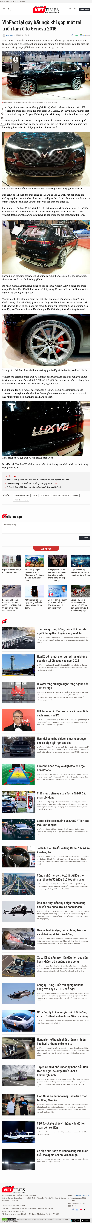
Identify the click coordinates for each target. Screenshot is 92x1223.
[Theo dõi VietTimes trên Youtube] (81, 1209)
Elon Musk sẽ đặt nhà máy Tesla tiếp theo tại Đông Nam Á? (62, 1098)
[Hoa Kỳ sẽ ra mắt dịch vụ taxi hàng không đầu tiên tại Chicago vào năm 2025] (18, 665)
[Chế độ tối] (75, 9)
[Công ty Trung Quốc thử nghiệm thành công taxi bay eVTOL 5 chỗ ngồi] (18, 993)
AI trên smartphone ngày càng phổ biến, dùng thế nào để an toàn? (33, 604)
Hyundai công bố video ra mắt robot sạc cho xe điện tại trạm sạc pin (61, 740)
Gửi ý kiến (84, 538)
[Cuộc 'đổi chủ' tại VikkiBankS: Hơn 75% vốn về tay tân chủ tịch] (80, 561)
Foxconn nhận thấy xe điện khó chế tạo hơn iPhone (61, 768)
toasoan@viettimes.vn (81, 1195)
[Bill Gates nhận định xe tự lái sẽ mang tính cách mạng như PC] (18, 720)
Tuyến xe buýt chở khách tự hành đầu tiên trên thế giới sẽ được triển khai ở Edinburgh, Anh (62, 1071)
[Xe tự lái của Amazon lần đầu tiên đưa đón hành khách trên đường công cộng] (18, 966)
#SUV (35, 495)
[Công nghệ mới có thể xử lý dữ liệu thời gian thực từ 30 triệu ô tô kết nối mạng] (18, 884)
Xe (4, 622)
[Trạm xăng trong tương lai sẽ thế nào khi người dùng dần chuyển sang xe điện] (18, 638)
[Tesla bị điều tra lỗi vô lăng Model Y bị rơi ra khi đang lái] (18, 856)
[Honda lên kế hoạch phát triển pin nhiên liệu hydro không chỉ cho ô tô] (18, 1048)
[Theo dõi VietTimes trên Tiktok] (85, 1209)
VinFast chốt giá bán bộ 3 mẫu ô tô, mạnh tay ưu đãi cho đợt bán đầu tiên (38, 480)
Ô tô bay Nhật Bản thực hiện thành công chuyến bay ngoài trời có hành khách (61, 905)
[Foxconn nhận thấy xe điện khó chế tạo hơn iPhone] (18, 774)
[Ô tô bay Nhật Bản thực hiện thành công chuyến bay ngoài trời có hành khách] (18, 911)
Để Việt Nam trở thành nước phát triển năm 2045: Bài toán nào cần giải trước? (57, 604)
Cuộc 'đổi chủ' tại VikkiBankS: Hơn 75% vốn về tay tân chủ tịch (80, 572)
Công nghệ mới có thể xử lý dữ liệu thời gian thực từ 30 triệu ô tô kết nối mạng (60, 877)
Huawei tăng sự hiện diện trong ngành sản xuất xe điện (63, 686)
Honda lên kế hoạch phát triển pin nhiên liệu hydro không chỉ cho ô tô (61, 1041)
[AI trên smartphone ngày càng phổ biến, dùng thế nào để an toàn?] (34, 591)
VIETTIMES (46, 9)
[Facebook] (72, 35)
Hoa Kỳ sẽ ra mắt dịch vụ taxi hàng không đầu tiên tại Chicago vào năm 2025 (62, 658)
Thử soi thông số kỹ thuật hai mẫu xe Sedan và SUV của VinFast (34, 487)
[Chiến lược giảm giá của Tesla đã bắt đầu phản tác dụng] (18, 802)
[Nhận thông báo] (70, 9)
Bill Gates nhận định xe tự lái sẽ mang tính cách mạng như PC (62, 713)
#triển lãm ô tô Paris (21, 500)
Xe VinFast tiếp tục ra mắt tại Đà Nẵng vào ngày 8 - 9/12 (31, 483)
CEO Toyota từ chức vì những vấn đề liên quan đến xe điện (61, 1125)
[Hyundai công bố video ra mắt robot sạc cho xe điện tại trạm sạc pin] (18, 747)
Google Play (85, 1220)
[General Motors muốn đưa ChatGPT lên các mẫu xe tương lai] (18, 829)
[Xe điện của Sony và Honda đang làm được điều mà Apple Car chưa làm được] (18, 1159)
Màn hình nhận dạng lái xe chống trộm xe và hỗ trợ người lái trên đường (61, 932)
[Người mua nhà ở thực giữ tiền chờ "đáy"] (11, 561)
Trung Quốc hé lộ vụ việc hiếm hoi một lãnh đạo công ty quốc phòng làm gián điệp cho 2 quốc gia (57, 575)
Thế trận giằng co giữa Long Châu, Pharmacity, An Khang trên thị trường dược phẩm (34, 575)
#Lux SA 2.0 (45, 495)
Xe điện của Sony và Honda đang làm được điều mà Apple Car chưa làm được (62, 1153)
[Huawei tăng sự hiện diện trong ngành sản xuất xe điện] (18, 692)
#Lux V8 (75, 495)
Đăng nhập (84, 9)
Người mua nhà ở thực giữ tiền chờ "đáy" (11, 571)
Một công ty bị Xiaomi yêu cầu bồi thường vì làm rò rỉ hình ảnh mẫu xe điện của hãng (62, 1014)
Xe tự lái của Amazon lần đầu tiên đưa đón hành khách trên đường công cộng (62, 959)
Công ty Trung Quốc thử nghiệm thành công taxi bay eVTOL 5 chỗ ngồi (60, 987)
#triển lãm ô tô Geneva (61, 495)
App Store (75, 1220)
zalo (77, 1209)
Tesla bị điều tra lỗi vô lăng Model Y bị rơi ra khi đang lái (63, 850)
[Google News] (85, 35)
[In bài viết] (76, 35)
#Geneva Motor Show (21, 495)
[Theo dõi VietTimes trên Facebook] (73, 1209)
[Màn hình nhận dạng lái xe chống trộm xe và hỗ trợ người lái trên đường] (18, 939)
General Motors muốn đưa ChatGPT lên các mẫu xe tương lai (63, 822)
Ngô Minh (9, 35)
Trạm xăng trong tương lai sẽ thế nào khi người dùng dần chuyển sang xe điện (61, 631)
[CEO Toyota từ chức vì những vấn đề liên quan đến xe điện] (18, 1132)
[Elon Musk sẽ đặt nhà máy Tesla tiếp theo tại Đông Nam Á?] (18, 1104)
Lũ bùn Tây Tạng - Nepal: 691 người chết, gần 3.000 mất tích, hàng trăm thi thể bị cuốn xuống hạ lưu (80, 605)
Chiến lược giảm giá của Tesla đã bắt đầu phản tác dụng (61, 795)
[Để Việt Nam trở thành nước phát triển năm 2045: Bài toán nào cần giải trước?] (57, 591)
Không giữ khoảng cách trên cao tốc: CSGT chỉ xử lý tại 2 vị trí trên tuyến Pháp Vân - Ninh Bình (11, 605)
